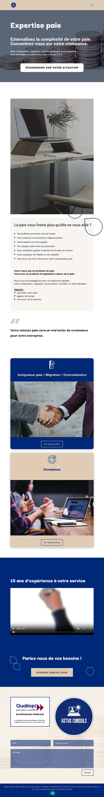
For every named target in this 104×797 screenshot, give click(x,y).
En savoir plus (52, 444)
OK (52, 793)
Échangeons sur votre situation (52, 67)
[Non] (101, 790)
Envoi (87, 772)
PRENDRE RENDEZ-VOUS (52, 672)
